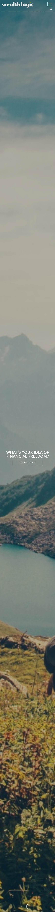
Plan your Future (27, 462)
